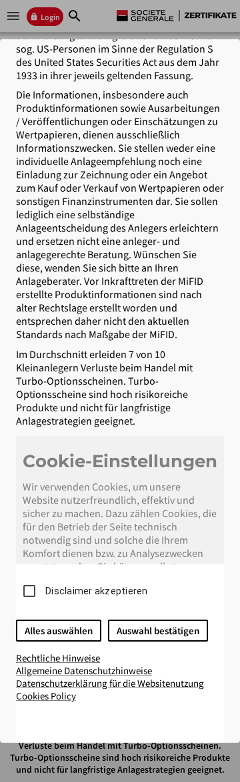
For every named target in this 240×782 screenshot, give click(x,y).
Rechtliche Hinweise (58, 658)
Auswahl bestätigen (158, 630)
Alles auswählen (59, 630)
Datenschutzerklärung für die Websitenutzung (110, 683)
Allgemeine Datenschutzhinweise (84, 670)
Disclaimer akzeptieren (96, 591)
